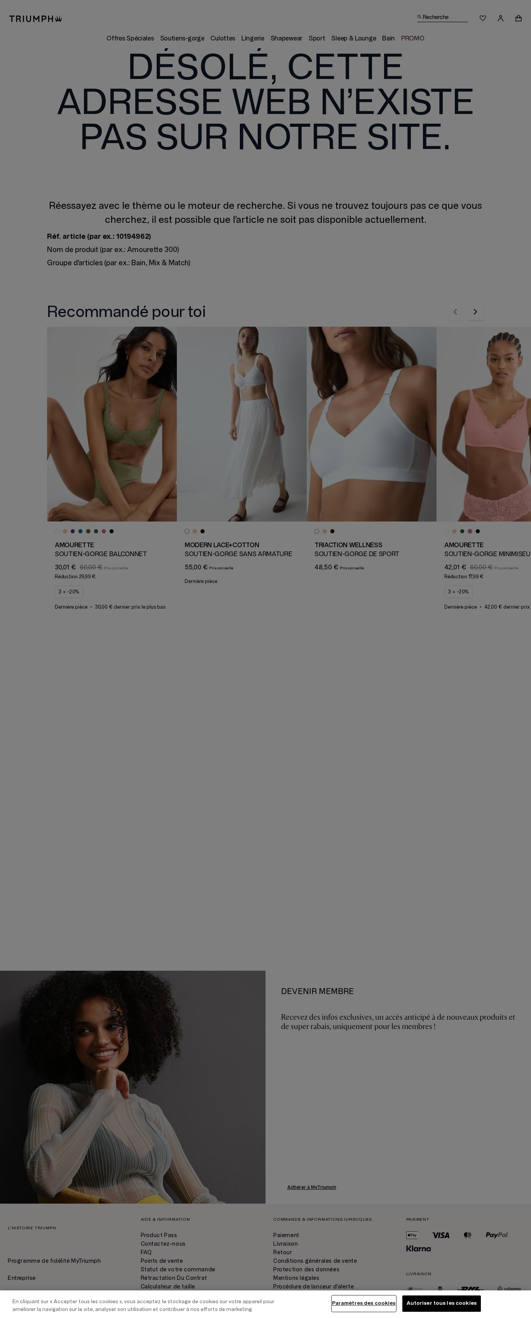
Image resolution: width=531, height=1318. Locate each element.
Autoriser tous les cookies (442, 1303)
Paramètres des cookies (364, 1303)
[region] (265, 1304)
